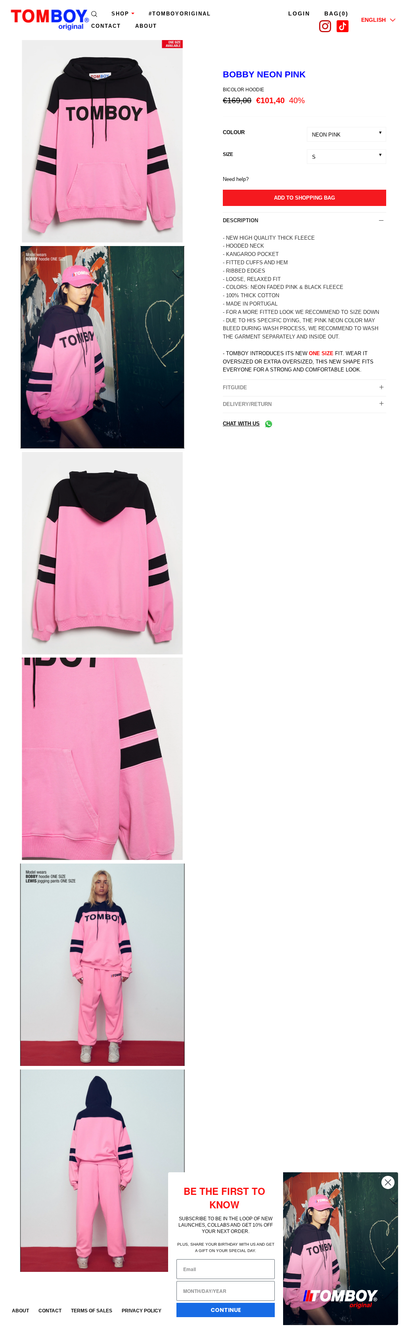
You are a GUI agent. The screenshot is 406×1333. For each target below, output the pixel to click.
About (20, 1311)
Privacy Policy (141, 1311)
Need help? (236, 179)
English (373, 20)
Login (299, 13)
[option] (101, 143)
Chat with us (241, 424)
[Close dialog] (388, 1182)
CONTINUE (226, 1310)
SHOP (120, 14)
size (228, 154)
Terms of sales (91, 1311)
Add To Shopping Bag (304, 198)
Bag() (336, 13)
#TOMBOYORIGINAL (180, 14)
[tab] (304, 220)
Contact (106, 26)
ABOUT (146, 26)
